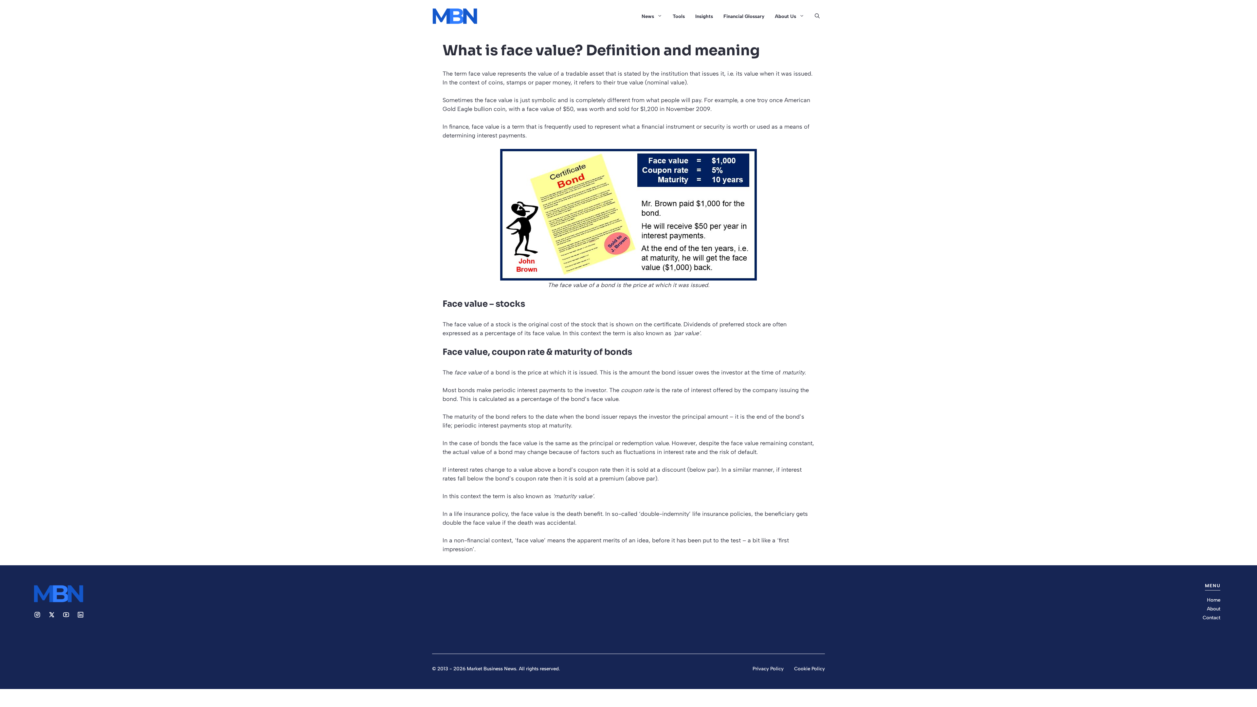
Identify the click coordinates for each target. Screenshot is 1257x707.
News (648, 16)
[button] (817, 16)
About (1213, 609)
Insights (704, 16)
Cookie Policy (809, 669)
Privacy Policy (768, 669)
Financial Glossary (743, 16)
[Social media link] (37, 614)
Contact (1211, 618)
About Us (785, 16)
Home (1213, 600)
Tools (679, 16)
